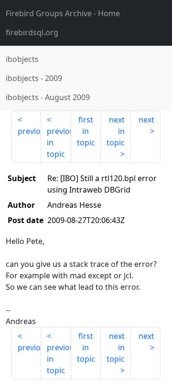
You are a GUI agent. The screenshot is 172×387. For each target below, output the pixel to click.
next (146, 119)
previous (29, 131)
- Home (63, 13)
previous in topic (59, 142)
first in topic (86, 131)
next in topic (116, 131)
